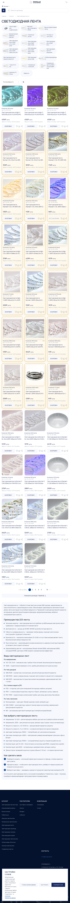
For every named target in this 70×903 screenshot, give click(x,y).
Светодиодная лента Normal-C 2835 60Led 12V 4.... (57, 392)
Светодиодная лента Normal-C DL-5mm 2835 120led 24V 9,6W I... (35, 438)
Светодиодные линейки (8, 832)
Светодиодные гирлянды (9, 828)
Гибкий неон (5, 815)
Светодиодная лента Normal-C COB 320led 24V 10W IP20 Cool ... (12, 482)
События (22, 815)
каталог (5, 801)
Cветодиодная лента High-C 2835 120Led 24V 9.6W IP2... (57, 252)
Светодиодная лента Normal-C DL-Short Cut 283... (12, 159)
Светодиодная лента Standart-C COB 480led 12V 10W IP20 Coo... (57, 482)
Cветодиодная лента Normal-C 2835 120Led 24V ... (35, 299)
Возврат (22, 811)
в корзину (8, 126)
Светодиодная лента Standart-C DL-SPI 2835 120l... (12, 206)
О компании (40, 804)
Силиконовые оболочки (9, 842)
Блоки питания (6, 811)
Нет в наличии (54, 218)
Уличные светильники (8, 845)
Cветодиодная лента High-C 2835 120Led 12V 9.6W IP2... (57, 299)
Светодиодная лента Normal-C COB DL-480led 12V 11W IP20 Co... (35, 527)
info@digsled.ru (45, 864)
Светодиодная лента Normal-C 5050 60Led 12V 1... (57, 346)
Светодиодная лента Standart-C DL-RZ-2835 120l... (57, 159)
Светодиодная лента (8, 825)
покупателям (25, 801)
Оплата (22, 808)
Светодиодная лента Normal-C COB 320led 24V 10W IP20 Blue (35, 482)
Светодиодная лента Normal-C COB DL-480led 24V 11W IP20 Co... (35, 571)
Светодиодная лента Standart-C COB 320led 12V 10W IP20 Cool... (57, 438)
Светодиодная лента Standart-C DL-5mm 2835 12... (35, 206)
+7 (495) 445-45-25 (46, 857)
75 (47, 590)
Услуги (39, 808)
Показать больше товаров (34, 596)
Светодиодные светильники (10, 839)
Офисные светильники (8, 818)
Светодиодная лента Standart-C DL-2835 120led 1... (57, 206)
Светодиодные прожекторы (10, 804)
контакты (45, 851)
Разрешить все (58, 885)
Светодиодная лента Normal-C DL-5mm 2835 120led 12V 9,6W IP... (12, 571)
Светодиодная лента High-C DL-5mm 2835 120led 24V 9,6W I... (12, 438)
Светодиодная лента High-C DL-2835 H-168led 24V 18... (12, 252)
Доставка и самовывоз (26, 804)
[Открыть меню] (3, 2)
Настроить (44, 885)
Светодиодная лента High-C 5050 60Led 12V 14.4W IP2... (12, 346)
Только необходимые (29, 885)
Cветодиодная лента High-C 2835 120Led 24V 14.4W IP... (12, 299)
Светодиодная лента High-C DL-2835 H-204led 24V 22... (35, 252)
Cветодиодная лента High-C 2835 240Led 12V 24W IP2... (35, 346)
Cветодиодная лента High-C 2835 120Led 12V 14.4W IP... (12, 392)
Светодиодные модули (8, 835)
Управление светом (7, 849)
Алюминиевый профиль (8, 808)
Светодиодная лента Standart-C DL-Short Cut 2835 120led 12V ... (12, 527)
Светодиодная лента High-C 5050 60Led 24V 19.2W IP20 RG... (12, 113)
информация (42, 801)
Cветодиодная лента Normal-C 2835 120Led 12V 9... (35, 392)
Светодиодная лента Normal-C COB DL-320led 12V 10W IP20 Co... (57, 527)
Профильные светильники (9, 822)
